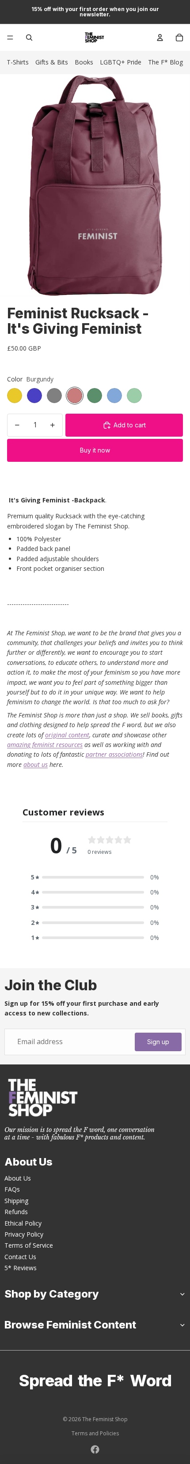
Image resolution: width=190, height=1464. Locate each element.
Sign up (158, 1041)
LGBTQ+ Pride (120, 62)
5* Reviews (20, 1268)
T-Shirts (18, 62)
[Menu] (10, 37)
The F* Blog (165, 62)
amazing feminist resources (45, 744)
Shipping (16, 1200)
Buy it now (95, 450)
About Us (17, 1178)
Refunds (16, 1211)
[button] (95, 877)
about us (35, 764)
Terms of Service (28, 1245)
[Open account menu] (160, 37)
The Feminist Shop (105, 1419)
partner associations (114, 754)
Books (84, 62)
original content (67, 735)
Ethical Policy (23, 1223)
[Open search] (29, 37)
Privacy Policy (23, 1234)
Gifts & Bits (51, 62)
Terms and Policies (95, 1433)
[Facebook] (95, 1449)
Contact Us (20, 1257)
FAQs (12, 1189)
